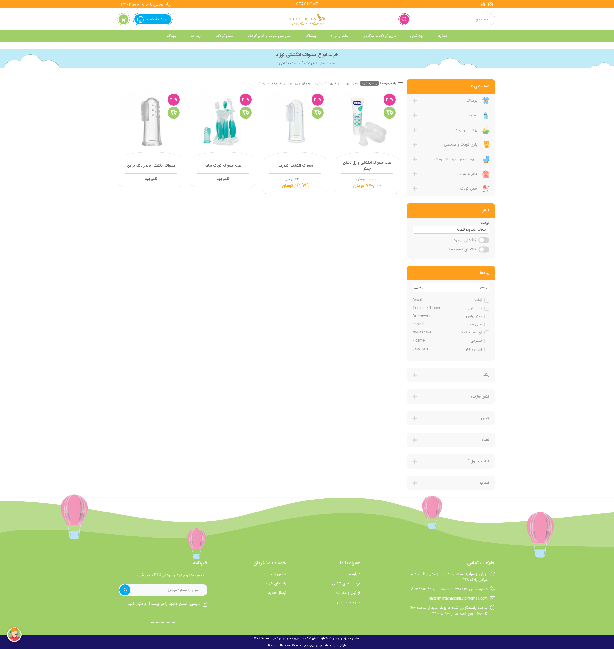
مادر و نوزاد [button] (339, 36)
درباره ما (354, 574)
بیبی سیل (447, 324)
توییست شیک (447, 332)
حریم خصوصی (348, 602)
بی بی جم (447, 349)
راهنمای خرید (275, 583)
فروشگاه (309, 63)
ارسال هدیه (277, 593)
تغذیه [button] (442, 36)
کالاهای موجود (464, 240)
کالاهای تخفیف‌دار (462, 249)
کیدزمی (447, 341)
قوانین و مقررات (348, 593)
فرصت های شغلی (346, 583)
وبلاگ (171, 36)
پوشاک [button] (310, 36)
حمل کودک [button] (224, 36)
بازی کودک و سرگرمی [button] (379, 36)
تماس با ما (277, 574)
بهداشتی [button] (417, 36)
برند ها (196, 36)
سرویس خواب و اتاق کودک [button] (269, 36)
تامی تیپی (447, 308)
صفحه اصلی (327, 63)
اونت (447, 300)
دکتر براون (447, 316)
